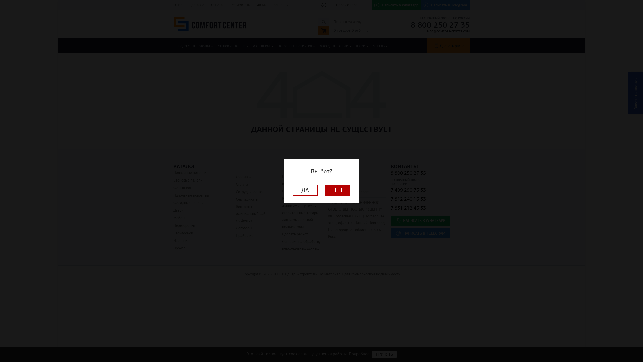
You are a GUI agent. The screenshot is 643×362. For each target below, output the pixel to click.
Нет (337, 190)
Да (305, 190)
